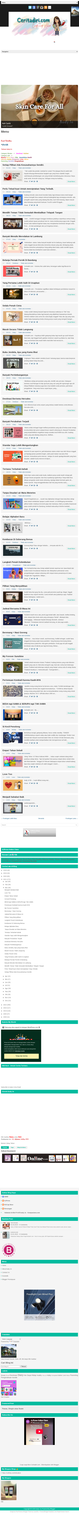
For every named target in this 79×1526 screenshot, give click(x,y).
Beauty (14, 729)
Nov (6, 997)
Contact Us (6, 1272)
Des (6, 1000)
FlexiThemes (19, 1511)
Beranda (16, 46)
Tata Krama (14, 1223)
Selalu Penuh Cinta (12, 306)
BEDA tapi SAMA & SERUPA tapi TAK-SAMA (24, 704)
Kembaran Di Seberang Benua (18, 539)
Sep (6, 991)
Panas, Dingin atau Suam (12, 1409)
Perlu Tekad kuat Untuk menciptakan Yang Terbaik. (28, 189)
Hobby (14, 589)
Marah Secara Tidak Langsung (18, 329)
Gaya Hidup (31, 1375)
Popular (5, 1147)
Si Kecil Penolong (11, 726)
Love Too (7, 774)
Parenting (26, 861)
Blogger (56, 1465)
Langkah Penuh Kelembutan (17, 562)
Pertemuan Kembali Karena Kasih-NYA (22, 680)
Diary (14, 168)
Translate (16, 1341)
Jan (6, 881)
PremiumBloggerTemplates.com (48, 1511)
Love (14, 286)
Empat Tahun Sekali (12, 750)
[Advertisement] (39, 68)
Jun (6, 982)
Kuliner (13, 859)
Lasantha (36, 1511)
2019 (5, 873)
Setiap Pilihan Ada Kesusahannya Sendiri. (23, 165)
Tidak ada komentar (24, 168)
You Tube (26, 42)
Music (8, 861)
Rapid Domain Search (63, 1511)
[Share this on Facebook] (30, 181)
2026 (5, 1017)
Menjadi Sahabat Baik (13, 797)
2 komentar (21, 239)
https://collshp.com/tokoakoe (11, 1473)
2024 (5, 1011)
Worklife (33, 861)
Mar (6, 887)
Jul (6, 985)
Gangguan (14, 1232)
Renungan (8, 1208)
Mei (6, 979)
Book (25, 859)
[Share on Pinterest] (37, 181)
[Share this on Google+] (34, 181)
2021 (5, 879)
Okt (6, 994)
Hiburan (45, 859)
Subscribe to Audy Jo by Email (11, 1087)
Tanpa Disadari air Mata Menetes (19, 493)
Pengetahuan (17, 565)
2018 (5, 870)
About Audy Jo (7, 1269)
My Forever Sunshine (13, 656)
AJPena (7, 1200)
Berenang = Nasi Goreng (15, 632)
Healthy (39, 859)
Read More (71, 181)
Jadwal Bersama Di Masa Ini (16, 609)
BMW (6, 1196)
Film (13, 659)
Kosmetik (5, 1276)
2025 (5, 1014)
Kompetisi (71, 859)
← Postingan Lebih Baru (9, 818)
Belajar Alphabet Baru (13, 517)
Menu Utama (18, 42)
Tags (12, 1147)
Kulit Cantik (6, 123)
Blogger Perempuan (8, 1279)
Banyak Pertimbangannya (15, 375)
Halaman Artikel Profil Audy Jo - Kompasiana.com (22, 1212)
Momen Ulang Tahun (8, 1143)
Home (57, 859)
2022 (5, 1005)
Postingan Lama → (72, 818)
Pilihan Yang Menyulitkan (15, 586)
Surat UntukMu (7, 42)
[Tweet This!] (32, 181)
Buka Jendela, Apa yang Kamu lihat (20, 352)
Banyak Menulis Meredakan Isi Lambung (22, 236)
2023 (5, 1008)
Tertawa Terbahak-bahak (15, 469)
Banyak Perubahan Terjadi (16, 421)
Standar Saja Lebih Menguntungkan (20, 445)
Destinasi (15, 263)
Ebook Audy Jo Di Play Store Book (41, 42)
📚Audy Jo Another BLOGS (61, 42)
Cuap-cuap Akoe (7, 46)
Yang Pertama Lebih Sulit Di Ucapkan (21, 283)
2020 (5, 876)
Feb (6, 884)
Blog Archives (21, 1147)
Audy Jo (38, 1509)
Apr (6, 976)
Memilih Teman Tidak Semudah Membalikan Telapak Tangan (32, 212)
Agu (6, 988)
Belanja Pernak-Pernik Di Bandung (20, 260)
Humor (63, 859)
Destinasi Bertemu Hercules (16, 399)
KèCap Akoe (8, 1204)
